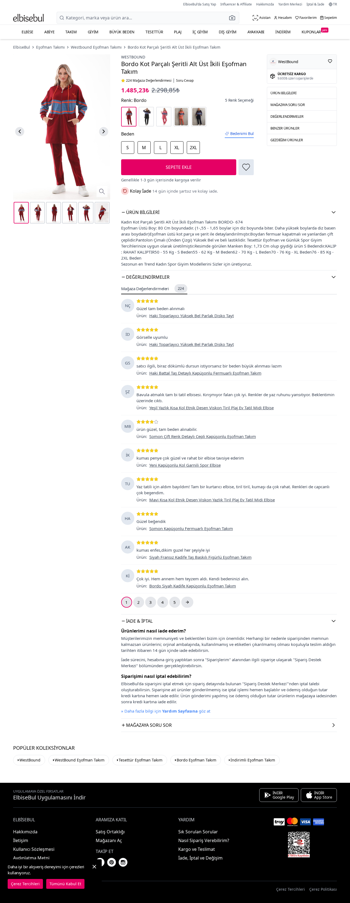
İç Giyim (200, 31)
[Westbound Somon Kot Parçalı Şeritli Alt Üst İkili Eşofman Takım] (181, 116)
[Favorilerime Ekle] (246, 167)
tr (335, 4)
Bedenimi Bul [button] (242, 133)
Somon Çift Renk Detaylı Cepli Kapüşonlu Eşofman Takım (202, 436)
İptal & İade (315, 4)
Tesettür (154, 31)
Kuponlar (314, 31)
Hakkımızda (265, 4)
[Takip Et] (330, 61)
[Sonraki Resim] (103, 131)
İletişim (20, 840)
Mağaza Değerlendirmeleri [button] (152, 288)
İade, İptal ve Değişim (200, 858)
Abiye (49, 31)
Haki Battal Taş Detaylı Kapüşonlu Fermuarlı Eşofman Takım (205, 373)
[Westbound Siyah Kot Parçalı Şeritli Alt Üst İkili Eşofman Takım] (146, 116)
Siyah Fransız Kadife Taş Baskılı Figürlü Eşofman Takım (200, 557)
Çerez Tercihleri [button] (290, 889)
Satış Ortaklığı (110, 832)
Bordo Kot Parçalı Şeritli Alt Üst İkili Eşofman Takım (174, 47)
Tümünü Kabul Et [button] (65, 883)
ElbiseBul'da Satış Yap (199, 4)
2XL (193, 148)
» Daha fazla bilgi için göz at (165, 711)
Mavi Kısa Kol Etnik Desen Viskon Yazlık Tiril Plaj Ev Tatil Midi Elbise (212, 499)
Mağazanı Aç (109, 840)
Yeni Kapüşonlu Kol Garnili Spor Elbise (185, 465)
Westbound (133, 57)
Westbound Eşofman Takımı (96, 47)
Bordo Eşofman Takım (196, 760)
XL (176, 148)
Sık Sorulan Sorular (198, 832)
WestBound (29, 760)
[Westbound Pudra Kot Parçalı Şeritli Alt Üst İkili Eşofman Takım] (163, 116)
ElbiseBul (21, 47)
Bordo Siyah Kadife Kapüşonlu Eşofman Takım (192, 586)
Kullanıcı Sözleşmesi (33, 849)
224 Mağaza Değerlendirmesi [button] (148, 80)
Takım (71, 31)
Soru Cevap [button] (185, 80)
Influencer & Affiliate (236, 4)
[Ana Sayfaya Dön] (28, 18)
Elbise (27, 31)
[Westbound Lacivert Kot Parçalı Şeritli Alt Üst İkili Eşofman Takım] (198, 116)
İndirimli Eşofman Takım (253, 760)
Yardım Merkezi (290, 4)
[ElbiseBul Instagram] (123, 862)
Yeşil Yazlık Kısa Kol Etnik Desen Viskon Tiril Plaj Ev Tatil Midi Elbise (211, 407)
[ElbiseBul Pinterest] (111, 862)
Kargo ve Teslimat (196, 849)
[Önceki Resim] (19, 131)
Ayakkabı (255, 31)
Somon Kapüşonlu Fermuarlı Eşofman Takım (191, 528)
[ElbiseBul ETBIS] (299, 844)
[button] (234, 17)
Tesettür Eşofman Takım (140, 760)
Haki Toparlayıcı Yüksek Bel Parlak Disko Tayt (191, 315)
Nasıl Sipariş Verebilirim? (203, 840)
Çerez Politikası (323, 889)
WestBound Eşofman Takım (79, 760)
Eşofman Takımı (50, 47)
